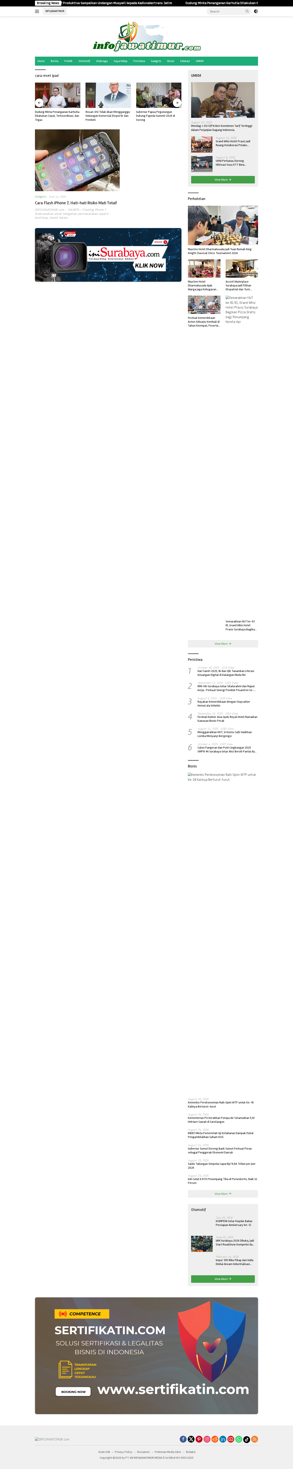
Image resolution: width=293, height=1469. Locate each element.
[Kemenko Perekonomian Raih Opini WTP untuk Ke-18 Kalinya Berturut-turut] (223, 933)
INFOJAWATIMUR (54, 11)
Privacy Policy (123, 1452)
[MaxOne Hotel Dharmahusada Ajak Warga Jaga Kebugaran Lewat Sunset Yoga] (204, 268)
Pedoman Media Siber (168, 1452)
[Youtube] (230, 1439)
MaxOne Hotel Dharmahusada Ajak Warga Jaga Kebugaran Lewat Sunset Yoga (202, 286)
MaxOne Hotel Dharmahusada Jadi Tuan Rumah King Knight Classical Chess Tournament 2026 (220, 251)
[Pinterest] (199, 1439)
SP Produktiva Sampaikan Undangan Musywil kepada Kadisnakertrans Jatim (70, 3)
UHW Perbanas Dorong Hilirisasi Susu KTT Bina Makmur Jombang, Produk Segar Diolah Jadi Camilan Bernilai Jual (232, 163)
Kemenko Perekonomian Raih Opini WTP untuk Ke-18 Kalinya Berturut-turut (221, 1104)
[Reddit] (214, 1439)
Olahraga (102, 61)
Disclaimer (143, 1452)
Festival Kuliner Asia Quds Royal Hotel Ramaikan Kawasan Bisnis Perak (227, 719)
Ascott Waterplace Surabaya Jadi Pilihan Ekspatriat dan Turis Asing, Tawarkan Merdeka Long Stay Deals (241, 286)
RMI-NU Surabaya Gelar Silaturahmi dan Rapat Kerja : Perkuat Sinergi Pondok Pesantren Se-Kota (226, 688)
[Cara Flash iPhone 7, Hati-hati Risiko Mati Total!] (77, 160)
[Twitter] (191, 1439)
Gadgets (156, 61)
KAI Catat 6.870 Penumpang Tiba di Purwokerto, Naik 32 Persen (222, 1181)
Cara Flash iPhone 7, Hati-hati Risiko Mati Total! (76, 203)
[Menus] (38, 11)
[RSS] (254, 1439)
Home (41, 61)
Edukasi (185, 61)
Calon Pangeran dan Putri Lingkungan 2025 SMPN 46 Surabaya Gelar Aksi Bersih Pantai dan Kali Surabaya (227, 749)
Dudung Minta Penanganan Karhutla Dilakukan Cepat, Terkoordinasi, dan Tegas (199, 3)
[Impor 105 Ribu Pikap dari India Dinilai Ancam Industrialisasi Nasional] (202, 1263)
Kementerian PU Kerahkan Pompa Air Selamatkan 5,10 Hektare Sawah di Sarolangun (221, 1120)
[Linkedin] (222, 1439)
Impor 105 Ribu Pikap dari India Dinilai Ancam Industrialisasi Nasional (234, 1262)
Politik (68, 61)
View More (221, 180)
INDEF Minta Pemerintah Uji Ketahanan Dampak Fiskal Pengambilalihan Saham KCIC (221, 1135)
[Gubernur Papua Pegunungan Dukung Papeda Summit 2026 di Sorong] (108, 95)
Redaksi (191, 1452)
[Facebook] (183, 1439)
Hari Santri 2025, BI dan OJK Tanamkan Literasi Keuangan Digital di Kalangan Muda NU (226, 673)
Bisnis (170, 61)
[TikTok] (246, 1439)
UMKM (200, 61)
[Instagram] (207, 1439)
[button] (247, 11)
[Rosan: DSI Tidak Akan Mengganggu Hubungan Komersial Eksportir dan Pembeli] (57, 95)
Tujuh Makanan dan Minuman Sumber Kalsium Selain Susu (153, 114)
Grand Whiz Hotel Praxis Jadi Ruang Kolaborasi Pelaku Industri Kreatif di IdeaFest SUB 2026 (235, 143)
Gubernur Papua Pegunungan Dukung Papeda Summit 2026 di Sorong (105, 115)
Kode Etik (104, 1452)
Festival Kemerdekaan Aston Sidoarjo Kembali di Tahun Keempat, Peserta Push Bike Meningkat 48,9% (204, 322)
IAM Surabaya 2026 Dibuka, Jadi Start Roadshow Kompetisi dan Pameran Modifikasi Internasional (235, 1243)
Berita (54, 61)
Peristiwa (139, 61)
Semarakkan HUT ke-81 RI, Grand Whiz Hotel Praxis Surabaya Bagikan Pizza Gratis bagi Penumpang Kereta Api (241, 625)
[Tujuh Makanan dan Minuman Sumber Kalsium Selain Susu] (158, 95)
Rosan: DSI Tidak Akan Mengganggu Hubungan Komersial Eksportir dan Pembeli (57, 115)
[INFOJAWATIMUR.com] (146, 36)
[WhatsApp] (238, 1439)
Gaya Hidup (120, 61)
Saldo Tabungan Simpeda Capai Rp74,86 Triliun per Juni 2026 (221, 1165)
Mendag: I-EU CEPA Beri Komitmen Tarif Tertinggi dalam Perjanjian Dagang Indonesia (221, 128)
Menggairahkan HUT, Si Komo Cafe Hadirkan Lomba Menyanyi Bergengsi (225, 734)
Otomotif (84, 61)
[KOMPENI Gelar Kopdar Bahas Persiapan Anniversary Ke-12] (202, 1224)
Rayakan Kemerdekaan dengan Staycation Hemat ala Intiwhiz (224, 703)
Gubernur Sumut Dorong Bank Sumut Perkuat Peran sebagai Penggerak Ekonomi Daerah (220, 1150)
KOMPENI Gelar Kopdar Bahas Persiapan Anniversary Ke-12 (234, 1223)
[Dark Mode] (256, 11)
